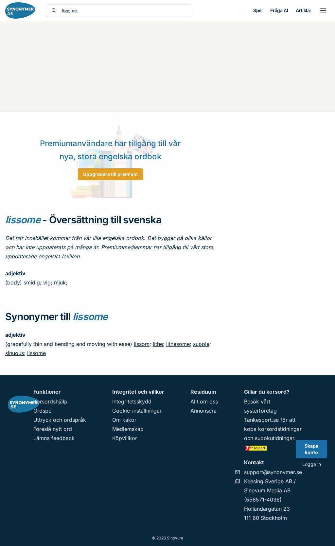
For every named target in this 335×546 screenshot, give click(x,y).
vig (47, 282)
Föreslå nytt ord (52, 429)
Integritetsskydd (131, 401)
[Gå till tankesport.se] (273, 448)
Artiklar (303, 10)
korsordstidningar (280, 429)
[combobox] (124, 10)
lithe (158, 344)
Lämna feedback (54, 438)
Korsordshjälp (50, 401)
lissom (142, 344)
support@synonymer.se (273, 472)
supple (201, 344)
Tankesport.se (261, 420)
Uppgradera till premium (110, 174)
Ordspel (43, 410)
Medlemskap (128, 429)
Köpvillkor (124, 438)
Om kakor (124, 420)
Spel (257, 10)
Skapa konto (311, 449)
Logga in (311, 464)
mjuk (60, 282)
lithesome (178, 344)
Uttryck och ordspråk (59, 420)
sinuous (14, 353)
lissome (36, 353)
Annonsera (203, 410)
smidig (32, 282)
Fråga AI (279, 10)
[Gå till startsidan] (20, 10)
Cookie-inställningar (137, 410)
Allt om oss (204, 401)
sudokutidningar (274, 438)
